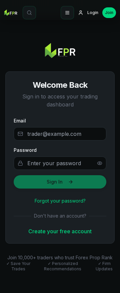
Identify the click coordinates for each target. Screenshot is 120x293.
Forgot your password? (60, 201)
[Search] (29, 12)
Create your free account (60, 231)
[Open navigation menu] (67, 12)
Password (25, 150)
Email (20, 120)
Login (92, 12)
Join (109, 12)
